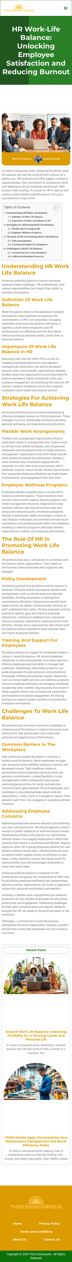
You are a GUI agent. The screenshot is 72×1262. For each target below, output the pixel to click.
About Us (19, 1239)
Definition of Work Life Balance (27, 217)
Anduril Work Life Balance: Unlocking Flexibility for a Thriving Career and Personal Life (36, 1035)
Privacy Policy (49, 1223)
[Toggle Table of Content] (54, 208)
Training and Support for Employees (30, 244)
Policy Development (21, 241)
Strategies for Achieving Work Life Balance (30, 224)
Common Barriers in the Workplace (29, 252)
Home (17, 1223)
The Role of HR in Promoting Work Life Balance (32, 236)
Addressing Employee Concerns (28, 256)
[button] (65, 8)
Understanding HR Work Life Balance (26, 213)
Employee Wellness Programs (27, 232)
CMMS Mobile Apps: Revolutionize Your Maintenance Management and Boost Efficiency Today (36, 1141)
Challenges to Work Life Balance (24, 248)
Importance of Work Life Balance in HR (31, 220)
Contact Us (52, 1239)
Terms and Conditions (36, 1231)
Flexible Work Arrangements (26, 228)
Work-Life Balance (21, 158)
